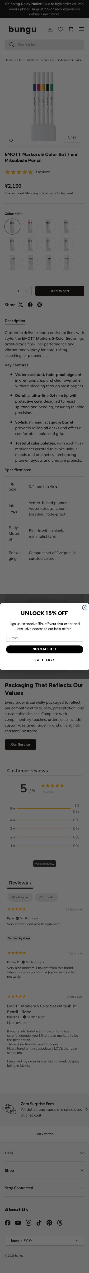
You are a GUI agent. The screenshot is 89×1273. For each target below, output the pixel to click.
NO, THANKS (44, 660)
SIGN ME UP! (44, 649)
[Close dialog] (84, 607)
